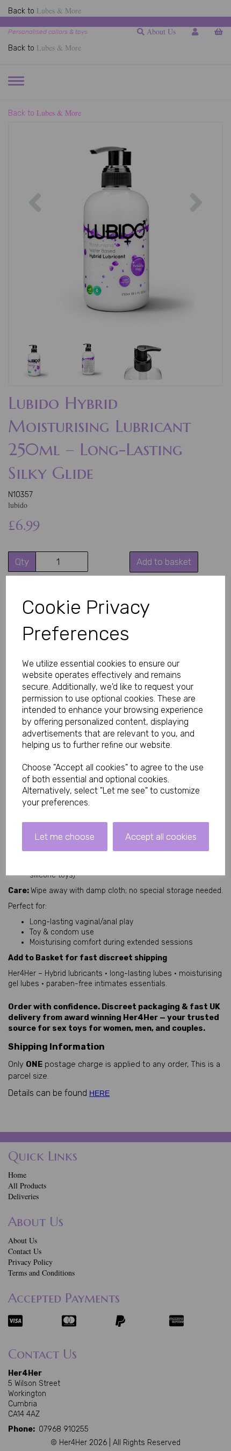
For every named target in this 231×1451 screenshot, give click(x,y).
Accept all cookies (161, 836)
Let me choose (64, 836)
